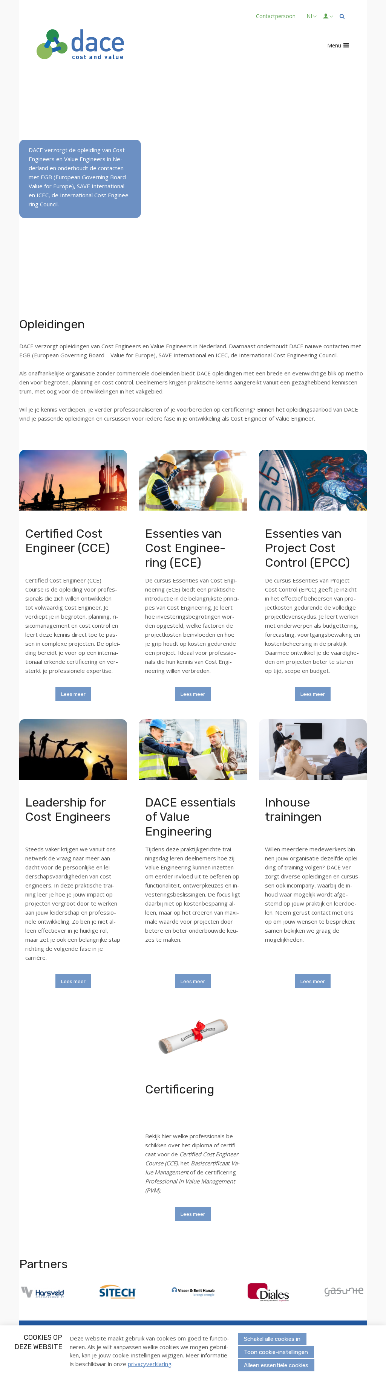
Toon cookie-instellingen (276, 1352)
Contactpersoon (276, 16)
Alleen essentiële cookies (276, 1365)
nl (310, 16)
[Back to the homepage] (80, 45)
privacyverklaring (150, 1364)
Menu (334, 45)
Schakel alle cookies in (272, 1339)
